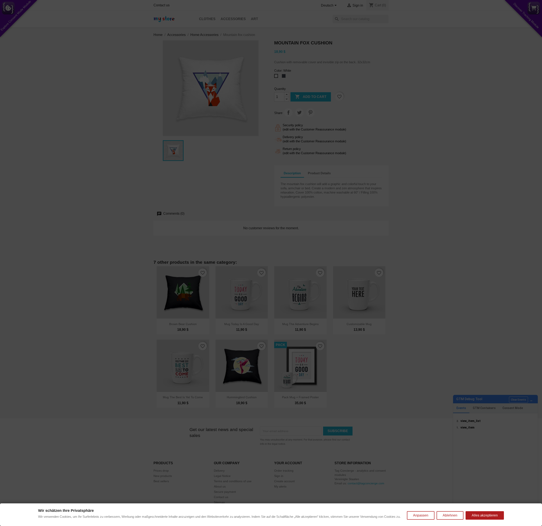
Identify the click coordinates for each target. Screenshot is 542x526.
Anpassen (420, 515)
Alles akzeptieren (485, 515)
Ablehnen (450, 515)
